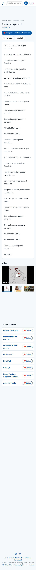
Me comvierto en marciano (10, 338)
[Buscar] (26, 3)
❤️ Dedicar (27, 330)
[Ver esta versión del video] (7, 289)
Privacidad (18, 560)
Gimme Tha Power (10, 330)
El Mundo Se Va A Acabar (10, 346)
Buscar (11, 558)
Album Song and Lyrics (16, 565)
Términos (28, 558)
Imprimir (20, 38)
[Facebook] (16, 554)
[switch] (31, 3)
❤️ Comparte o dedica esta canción (17, 33)
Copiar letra (8, 38)
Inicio (3, 21)
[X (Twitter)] (20, 554)
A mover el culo (9, 383)
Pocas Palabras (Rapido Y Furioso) (10, 375)
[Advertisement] (18, 13)
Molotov (9, 21)
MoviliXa (5, 565)
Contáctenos (29, 565)
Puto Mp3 (7, 361)
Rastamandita (8, 354)
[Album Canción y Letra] (3, 3)
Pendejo (6, 368)
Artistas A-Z (19, 558)
